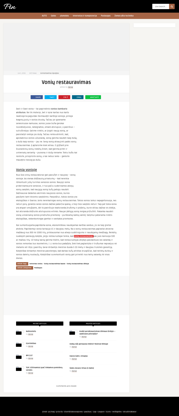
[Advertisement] (66, 47)
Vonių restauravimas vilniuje (78, 264)
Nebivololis (31, 331)
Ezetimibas (31, 343)
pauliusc (88, 411)
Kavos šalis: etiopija (79, 356)
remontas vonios (36, 264)
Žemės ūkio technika (124, 16)
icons (108, 411)
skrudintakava (129, 411)
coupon (101, 411)
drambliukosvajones (73, 411)
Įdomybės (64, 16)
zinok (44, 411)
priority (59, 411)
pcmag (51, 411)
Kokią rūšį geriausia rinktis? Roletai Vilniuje (89, 344)
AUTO (44, 16)
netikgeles (117, 411)
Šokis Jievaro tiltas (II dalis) (82, 368)
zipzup (70, 87)
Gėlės (53, 16)
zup (94, 411)
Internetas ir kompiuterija (85, 16)
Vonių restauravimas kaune (54, 264)
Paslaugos (105, 16)
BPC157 (29, 355)
